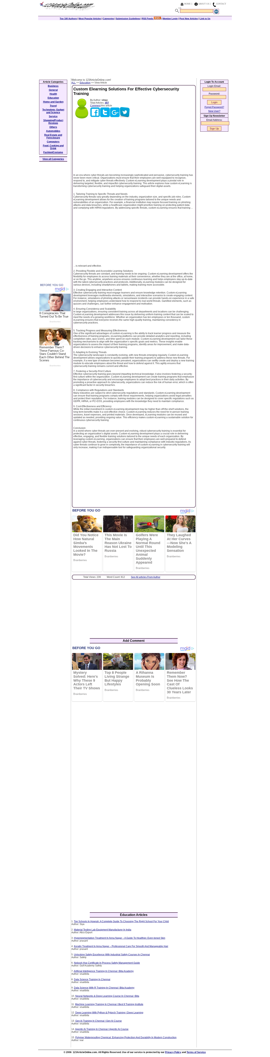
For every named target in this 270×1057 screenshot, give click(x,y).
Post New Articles (188, 18)
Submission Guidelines (128, 18)
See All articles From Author (145, 577)
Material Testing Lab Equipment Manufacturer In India (102, 929)
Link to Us (205, 18)
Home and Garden (53, 101)
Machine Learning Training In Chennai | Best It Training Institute (109, 1004)
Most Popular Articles (90, 18)
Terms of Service (196, 1052)
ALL (73, 82)
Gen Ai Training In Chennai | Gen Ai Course (98, 1021)
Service (53, 116)
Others (53, 127)
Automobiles (53, 131)
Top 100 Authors (68, 18)
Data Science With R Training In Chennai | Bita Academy (104, 987)
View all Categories (53, 159)
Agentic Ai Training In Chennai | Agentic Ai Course (101, 1029)
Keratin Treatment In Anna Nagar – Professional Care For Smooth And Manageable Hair (121, 946)
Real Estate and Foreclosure (53, 136)
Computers (53, 141)
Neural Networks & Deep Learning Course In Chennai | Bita (107, 996)
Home (187, 4)
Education (85, 82)
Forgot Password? (214, 107)
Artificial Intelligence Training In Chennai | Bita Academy (104, 971)
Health (53, 94)
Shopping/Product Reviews (53, 122)
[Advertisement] (135, 48)
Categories (108, 18)
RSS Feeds (148, 18)
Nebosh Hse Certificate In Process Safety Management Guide (107, 962)
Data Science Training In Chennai (92, 979)
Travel (53, 105)
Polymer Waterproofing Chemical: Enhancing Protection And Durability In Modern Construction (126, 1037)
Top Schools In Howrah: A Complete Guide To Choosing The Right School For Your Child (121, 921)
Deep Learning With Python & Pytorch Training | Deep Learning (109, 1012)
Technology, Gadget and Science (53, 111)
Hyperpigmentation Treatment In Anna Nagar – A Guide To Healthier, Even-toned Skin (119, 938)
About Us (203, 4)
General (53, 90)
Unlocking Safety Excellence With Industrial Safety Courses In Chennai (112, 954)
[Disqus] (133, 755)
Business (53, 86)
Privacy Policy (173, 1052)
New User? (214, 111)
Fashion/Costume (53, 152)
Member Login (170, 18)
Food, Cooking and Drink (53, 147)
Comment (95, 105)
